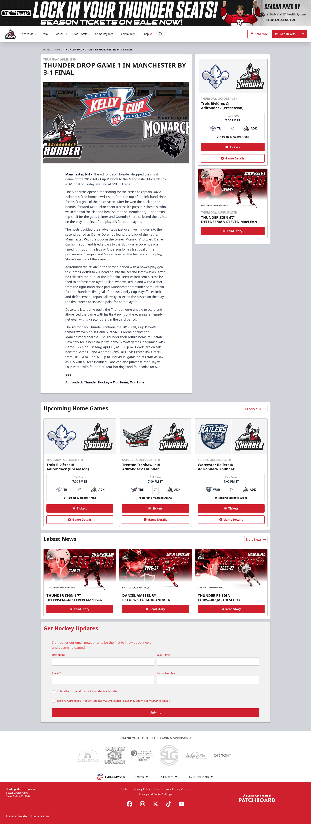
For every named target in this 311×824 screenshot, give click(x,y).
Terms (158, 789)
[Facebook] (130, 804)
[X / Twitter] (155, 804)
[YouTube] (181, 804)
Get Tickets (288, 34)
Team (44, 34)
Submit (155, 712)
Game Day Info (104, 34)
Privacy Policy (142, 789)
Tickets (235, 147)
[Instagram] (143, 804)
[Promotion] (155, 13)
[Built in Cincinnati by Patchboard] (257, 798)
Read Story (234, 231)
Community (128, 34)
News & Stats (79, 34)
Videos (60, 34)
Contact (125, 789)
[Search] (160, 34)
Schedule (27, 34)
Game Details (235, 158)
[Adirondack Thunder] (10, 34)
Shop (146, 34)
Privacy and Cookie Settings (155, 794)
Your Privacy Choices (178, 789)
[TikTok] (168, 804)
